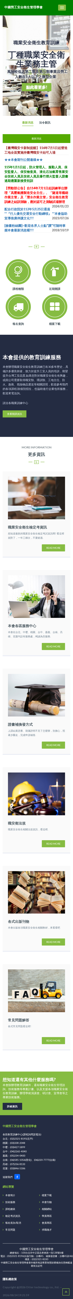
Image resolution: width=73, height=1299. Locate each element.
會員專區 (47, 1222)
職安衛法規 (17, 823)
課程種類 (18, 288)
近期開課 (54, 288)
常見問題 (10, 1229)
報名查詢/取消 (13, 1222)
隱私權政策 (10, 1279)
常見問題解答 (18, 1020)
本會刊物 (47, 1202)
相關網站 (47, 1208)
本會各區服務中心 (22, 626)
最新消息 (27, 122)
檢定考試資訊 (12, 1215)
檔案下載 (54, 323)
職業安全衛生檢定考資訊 (27, 527)
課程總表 (10, 1208)
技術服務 (10, 1202)
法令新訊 (44, 122)
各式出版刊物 (18, 921)
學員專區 (47, 1215)
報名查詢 (18, 323)
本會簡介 (10, 1195)
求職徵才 (47, 1229)
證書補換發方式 (20, 724)
